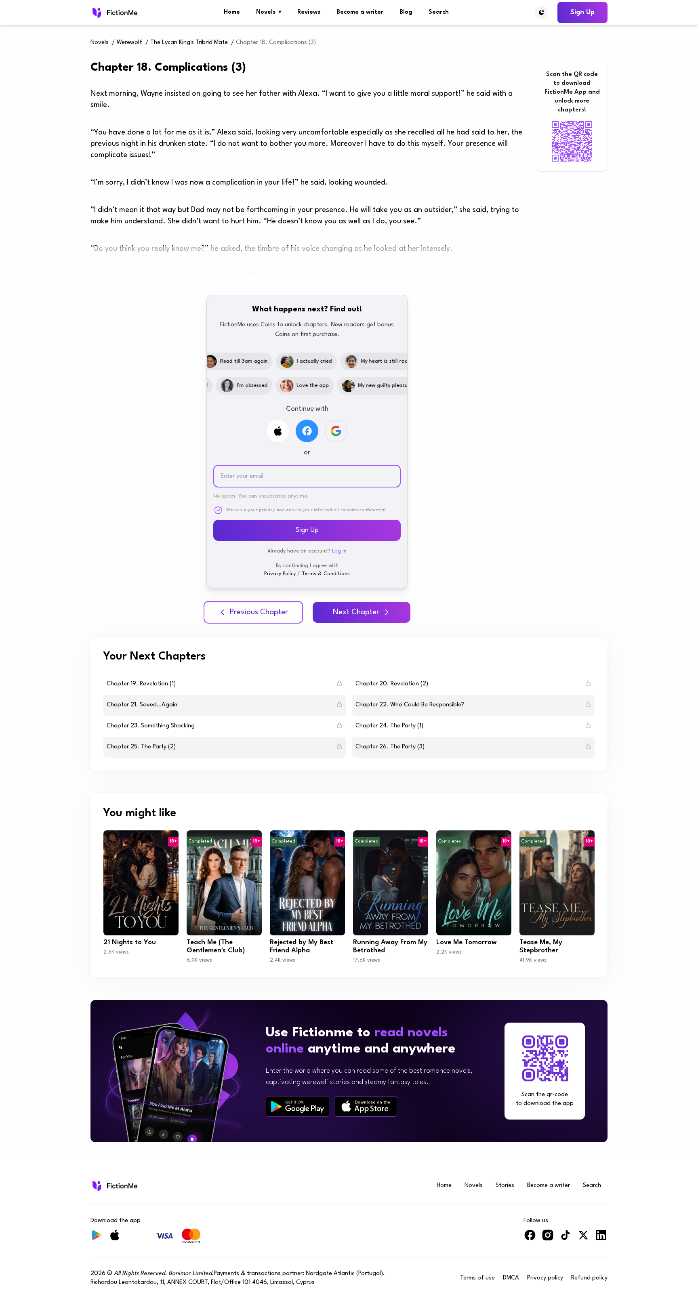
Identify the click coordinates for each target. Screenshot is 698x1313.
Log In (339, 551)
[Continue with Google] (336, 431)
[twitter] (583, 1238)
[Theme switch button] (541, 12)
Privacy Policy (280, 573)
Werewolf (129, 43)
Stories (505, 1186)
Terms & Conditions (326, 573)
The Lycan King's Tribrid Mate (189, 43)
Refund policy (589, 1278)
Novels (268, 12)
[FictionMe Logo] (114, 1185)
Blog (405, 12)
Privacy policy (545, 1278)
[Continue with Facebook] (307, 431)
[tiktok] (565, 1238)
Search (439, 12)
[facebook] (530, 1238)
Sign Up (582, 12)
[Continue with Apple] (278, 431)
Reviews (308, 12)
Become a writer (359, 12)
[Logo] (114, 12)
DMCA (511, 1278)
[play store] (297, 1106)
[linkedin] (601, 1238)
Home (232, 12)
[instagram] (547, 1238)
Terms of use (477, 1278)
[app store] (365, 1106)
